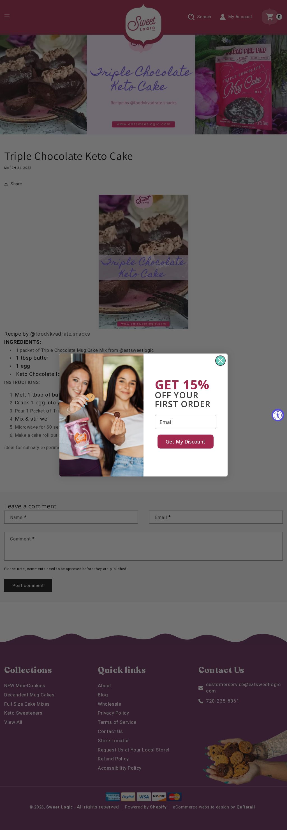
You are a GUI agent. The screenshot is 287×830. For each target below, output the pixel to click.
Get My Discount (185, 441)
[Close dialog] (220, 361)
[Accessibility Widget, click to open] (278, 415)
